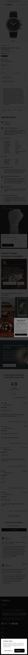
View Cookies (7, 650)
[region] (14, 646)
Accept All (18, 650)
